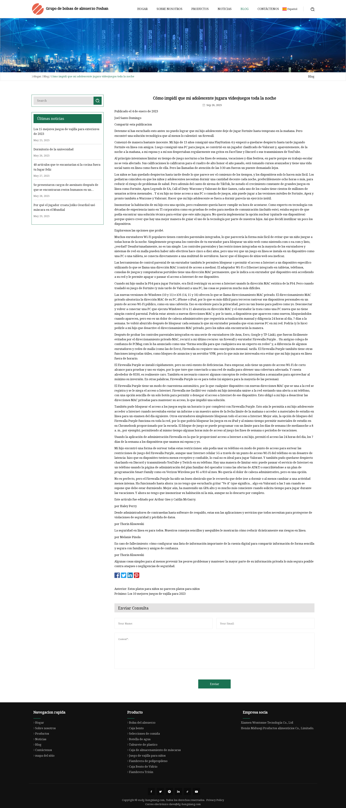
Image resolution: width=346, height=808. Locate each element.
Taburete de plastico (143, 745)
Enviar (214, 684)
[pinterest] (169, 791)
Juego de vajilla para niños (147, 756)
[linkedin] (178, 791)
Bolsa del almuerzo (142, 723)
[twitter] (160, 791)
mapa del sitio (44, 756)
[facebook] (151, 791)
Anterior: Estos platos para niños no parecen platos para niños (157, 589)
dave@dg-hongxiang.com (185, 804)
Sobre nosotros (169, 9)
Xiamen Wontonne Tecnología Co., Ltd (267, 723)
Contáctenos (268, 9)
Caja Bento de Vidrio (143, 767)
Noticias (225, 9)
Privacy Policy (215, 800)
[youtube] (196, 791)
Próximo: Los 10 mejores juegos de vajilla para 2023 (150, 594)
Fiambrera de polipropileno (148, 761)
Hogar (142, 9)
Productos (200, 9)
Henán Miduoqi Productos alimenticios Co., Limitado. (277, 728)
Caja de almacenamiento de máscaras (155, 750)
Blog (245, 9)
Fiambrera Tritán (141, 772)
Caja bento (136, 728)
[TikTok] (187, 791)
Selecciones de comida (144, 734)
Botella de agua (139, 739)
